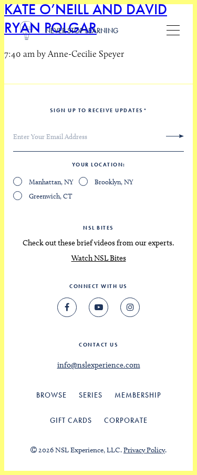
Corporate (126, 420)
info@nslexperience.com (98, 365)
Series (90, 395)
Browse (51, 395)
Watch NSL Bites (98, 258)
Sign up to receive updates (99, 110)
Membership (138, 395)
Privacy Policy (144, 450)
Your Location (97, 164)
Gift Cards (71, 420)
